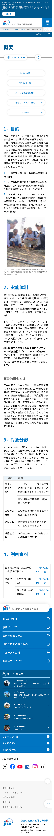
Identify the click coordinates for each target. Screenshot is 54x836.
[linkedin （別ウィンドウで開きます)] (27, 767)
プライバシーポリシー (43, 6)
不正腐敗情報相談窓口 (13, 806)
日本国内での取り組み (15, 644)
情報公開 (7, 802)
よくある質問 (9, 743)
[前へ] (45, 29)
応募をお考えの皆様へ (25, 92)
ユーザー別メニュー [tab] (17, 674)
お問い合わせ (9, 749)
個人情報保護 (9, 797)
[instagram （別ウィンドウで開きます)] (35, 766)
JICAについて (10, 619)
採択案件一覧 (25, 83)
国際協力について (12, 661)
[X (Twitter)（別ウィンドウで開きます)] (5, 766)
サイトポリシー (10, 787)
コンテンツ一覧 (10, 736)
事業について (41, 34)
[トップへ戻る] (47, 781)
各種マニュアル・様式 (25, 102)
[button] (15, 57)
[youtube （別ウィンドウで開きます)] (19, 766)
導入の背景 (25, 73)
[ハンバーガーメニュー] (47, 21)
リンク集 (25, 112)
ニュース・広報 (11, 652)
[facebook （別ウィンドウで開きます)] (12, 766)
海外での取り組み (13, 635)
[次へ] (50, 29)
